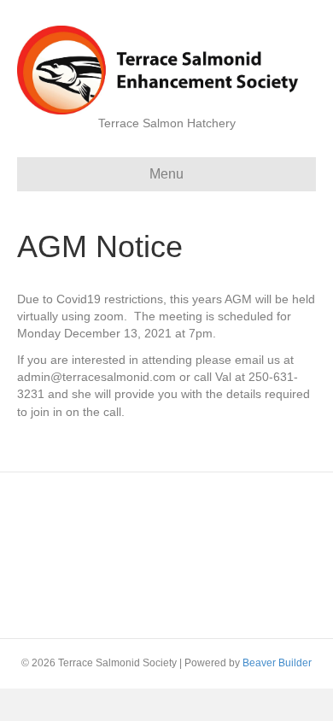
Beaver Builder (277, 663)
